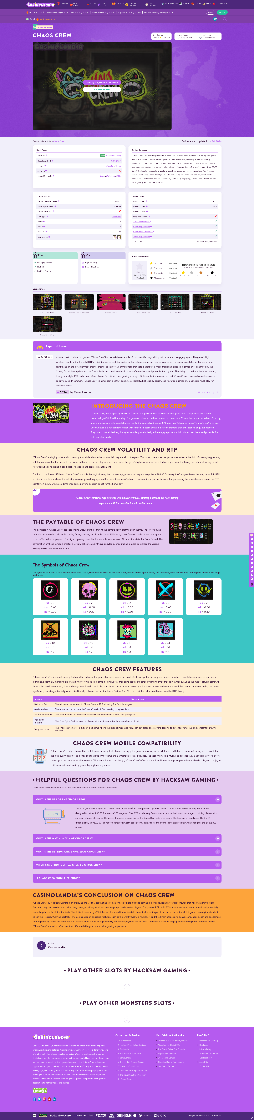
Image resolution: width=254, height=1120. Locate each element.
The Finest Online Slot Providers (172, 1049)
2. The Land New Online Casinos (132, 1045)
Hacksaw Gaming (113, 155)
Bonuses (119, 4)
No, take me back (102, 89)
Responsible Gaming (208, 1040)
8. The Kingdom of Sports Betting (132, 1070)
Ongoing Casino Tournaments (171, 1062)
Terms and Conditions (209, 1053)
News (208, 4)
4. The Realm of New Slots (129, 1053)
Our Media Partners (167, 1066)
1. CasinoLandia (124, 1040)
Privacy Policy (205, 1049)
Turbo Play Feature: (141, 236)
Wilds (118, 176)
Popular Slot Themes (167, 1053)
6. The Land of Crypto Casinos (131, 1062)
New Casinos (77, 5)
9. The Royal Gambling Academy (132, 1075)
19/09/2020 (116, 161)
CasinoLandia (188, 141)
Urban (118, 166)
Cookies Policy (205, 1057)
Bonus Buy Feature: (141, 226)
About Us (203, 1062)
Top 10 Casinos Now (46, 19)
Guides (198, 4)
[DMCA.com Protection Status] (40, 1092)
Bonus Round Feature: (143, 231)
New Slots (104, 5)
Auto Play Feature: (141, 221)
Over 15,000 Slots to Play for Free (173, 1040)
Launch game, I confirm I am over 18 (102, 82)
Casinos (65, 4)
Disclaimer (204, 1045)
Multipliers (110, 176)
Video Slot (116, 216)
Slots (93, 4)
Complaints (221, 4)
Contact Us (204, 1066)
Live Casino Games (166, 1057)
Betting (186, 4)
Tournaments (171, 4)
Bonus (102, 176)
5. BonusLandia (124, 1057)
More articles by (206, 392)
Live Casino (152, 5)
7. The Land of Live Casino (129, 1066)
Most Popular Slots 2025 (169, 1045)
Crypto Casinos (133, 5)
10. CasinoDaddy (125, 1079)
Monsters (110, 166)
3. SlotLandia (123, 1049)
